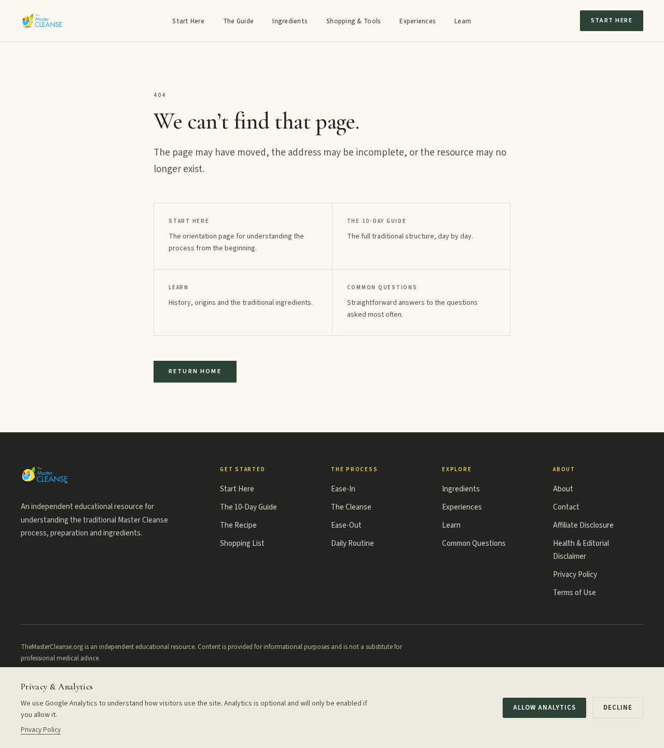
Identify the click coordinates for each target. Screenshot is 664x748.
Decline (617, 707)
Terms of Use (574, 592)
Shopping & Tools (353, 21)
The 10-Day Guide (248, 507)
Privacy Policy (575, 574)
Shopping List (242, 543)
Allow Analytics (544, 707)
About (563, 489)
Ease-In (343, 489)
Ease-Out (346, 525)
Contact (566, 507)
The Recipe (238, 525)
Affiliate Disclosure (583, 525)
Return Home (195, 371)
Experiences (417, 21)
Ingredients (290, 21)
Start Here (188, 21)
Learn (462, 21)
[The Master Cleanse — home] (42, 20)
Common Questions (474, 543)
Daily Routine (352, 543)
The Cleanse (351, 507)
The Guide (238, 21)
